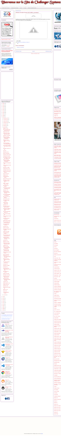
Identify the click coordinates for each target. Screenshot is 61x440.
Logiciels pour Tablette (57, 350)
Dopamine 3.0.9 (7, 357)
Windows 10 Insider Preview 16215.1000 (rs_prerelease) (6, 247)
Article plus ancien (48, 51)
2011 (3, 304)
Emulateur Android (56, 284)
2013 (3, 301)
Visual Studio (56, 394)
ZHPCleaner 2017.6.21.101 (7, 170)
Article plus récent (18, 51)
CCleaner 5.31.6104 (6, 227)
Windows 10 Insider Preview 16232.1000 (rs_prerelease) (6, 138)
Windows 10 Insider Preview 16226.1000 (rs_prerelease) (6, 161)
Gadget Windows (56, 295)
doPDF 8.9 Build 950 (6, 254)
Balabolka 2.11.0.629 (6, 241)
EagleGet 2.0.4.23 (5, 128)
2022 (3, 109)
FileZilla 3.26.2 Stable (6, 231)
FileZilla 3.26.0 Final (6, 284)
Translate (8, 46)
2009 (3, 307)
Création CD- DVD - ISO (57, 270)
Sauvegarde (55, 375)
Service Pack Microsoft (57, 376)
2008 (3, 308)
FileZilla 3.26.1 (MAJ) (6, 273)
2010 (3, 305)
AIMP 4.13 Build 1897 (6, 153)
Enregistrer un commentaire (20, 47)
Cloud (55, 256)
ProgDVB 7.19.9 (5, 245)
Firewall (55, 293)
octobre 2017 (5, 121)
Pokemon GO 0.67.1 (6, 173)
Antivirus (55, 246)
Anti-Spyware (56, 245)
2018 (3, 115)
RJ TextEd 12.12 (5, 240)
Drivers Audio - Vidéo (57, 276)
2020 (3, 112)
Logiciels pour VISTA (57, 351)
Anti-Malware (56, 243)
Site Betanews (56, 218)
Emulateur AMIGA (56, 281)
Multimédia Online (56, 362)
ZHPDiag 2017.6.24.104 (6, 156)
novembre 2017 (5, 119)
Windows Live (56, 404)
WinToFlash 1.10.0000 (6, 265)
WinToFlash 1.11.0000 (6, 167)
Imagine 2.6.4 (56, 115)
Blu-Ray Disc (56, 253)
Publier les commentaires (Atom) (35, 53)
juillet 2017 (5, 125)
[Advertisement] (7, 85)
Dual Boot (55, 278)
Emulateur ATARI (56, 283)
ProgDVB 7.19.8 (5, 281)
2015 (3, 298)
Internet (55, 308)
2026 (3, 103)
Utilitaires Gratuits (56, 388)
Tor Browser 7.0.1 (5, 226)
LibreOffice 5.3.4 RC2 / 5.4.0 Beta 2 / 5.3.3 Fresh (6, 181)
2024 (3, 106)
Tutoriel (55, 386)
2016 (3, 296)
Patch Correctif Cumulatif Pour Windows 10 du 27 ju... (7, 146)
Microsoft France (56, 214)
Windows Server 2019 (57, 410)
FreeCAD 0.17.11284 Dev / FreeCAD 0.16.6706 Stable (7, 209)
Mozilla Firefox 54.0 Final (6, 220)
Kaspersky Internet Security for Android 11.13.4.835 (6, 192)
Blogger (42, 433)
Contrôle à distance (57, 268)
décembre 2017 (5, 118)
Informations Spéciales (57, 304)
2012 (3, 302)
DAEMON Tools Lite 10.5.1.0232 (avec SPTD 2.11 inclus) (7, 256)
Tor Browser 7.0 (5, 264)
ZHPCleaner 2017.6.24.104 (7, 154)
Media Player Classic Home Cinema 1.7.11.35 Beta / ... (7, 269)
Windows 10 (28, 42)
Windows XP (56, 412)
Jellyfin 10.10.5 (7, 324)
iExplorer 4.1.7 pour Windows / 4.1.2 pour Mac (6, 141)
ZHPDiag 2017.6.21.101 (6, 168)
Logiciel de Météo (56, 324)
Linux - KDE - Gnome (57, 316)
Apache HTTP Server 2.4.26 (7, 178)
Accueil (33, 51)
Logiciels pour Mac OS (57, 348)
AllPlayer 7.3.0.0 (5, 289)
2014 (3, 299)
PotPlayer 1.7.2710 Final (6, 135)
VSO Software (56, 389)
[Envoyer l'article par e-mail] (17, 43)
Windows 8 (55, 402)
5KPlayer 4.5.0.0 (5, 175)
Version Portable (56, 391)
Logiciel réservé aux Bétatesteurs (22, 42)
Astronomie (56, 248)
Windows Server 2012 (57, 407)
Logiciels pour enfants (57, 353)
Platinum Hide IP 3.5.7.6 (6, 283)
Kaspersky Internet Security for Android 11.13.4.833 (6, 238)
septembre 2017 (5, 122)
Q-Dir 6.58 (4, 150)
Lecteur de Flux (56, 314)
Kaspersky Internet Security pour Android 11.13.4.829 (6, 279)
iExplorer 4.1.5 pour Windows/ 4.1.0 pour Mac (6, 259)
